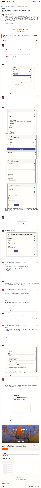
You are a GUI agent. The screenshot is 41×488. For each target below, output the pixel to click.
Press (28, 482)
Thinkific (11, 23)
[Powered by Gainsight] (20, 477)
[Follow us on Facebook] (4, 483)
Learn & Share (7, 4)
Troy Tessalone (7, 43)
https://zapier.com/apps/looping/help (10, 391)
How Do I (9, 6)
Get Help (1, 4)
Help (18, 482)
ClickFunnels (7, 23)
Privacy (38, 486)
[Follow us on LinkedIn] (6, 483)
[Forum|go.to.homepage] (7, 1)
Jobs (30, 482)
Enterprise (33, 482)
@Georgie (6, 98)
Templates (38, 482)
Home (2, 6)
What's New (13, 4)
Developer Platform (23, 482)
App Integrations (37, 484)
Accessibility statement (23, 479)
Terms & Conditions (17, 479)
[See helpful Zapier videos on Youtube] (11, 483)
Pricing (15, 482)
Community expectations (6, 458)
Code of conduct (5, 455)
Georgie (6, 14)
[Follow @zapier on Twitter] (9, 483)
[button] (35, 1)
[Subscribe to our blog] (8, 483)
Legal (35, 486)
